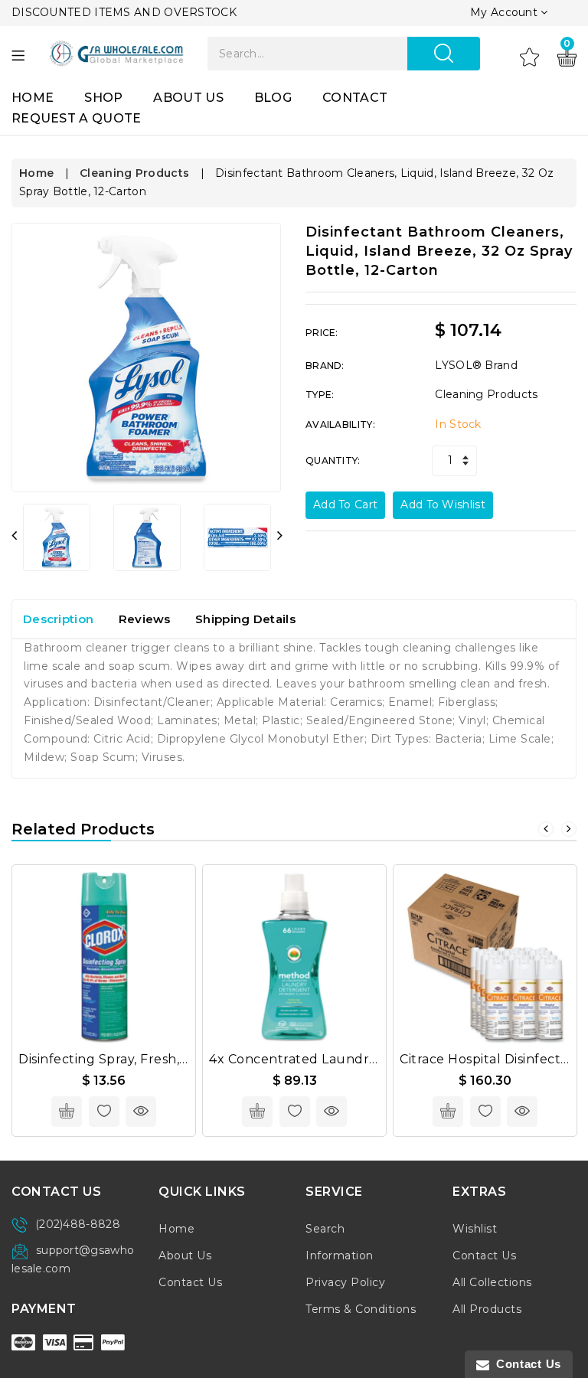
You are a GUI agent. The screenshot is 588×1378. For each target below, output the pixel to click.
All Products (486, 1309)
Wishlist (474, 1229)
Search (325, 1229)
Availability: (340, 424)
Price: (321, 332)
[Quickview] (141, 1111)
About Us (188, 97)
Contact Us (190, 1282)
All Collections (492, 1282)
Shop (103, 97)
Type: (320, 394)
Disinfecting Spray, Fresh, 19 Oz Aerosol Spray (163, 1059)
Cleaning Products (134, 173)
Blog (273, 97)
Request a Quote (76, 118)
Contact (354, 97)
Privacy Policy (345, 1282)
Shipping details (245, 619)
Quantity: (333, 460)
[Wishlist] (529, 56)
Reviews (145, 619)
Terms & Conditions (360, 1309)
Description (58, 619)
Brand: (325, 365)
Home (32, 97)
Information (339, 1255)
